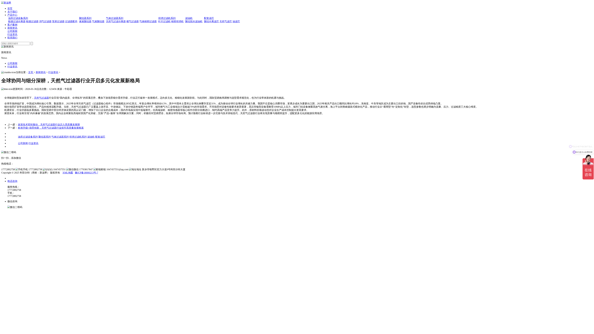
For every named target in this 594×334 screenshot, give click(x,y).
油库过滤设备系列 (18, 18)
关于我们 (12, 11)
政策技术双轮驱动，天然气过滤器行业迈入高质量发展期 (49, 124)
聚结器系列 (85, 18)
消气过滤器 (45, 21)
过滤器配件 (71, 21)
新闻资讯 (12, 28)
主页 (31, 72)
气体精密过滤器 (148, 21)
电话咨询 (12, 181)
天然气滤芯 (226, 21)
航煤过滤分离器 (17, 21)
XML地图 (67, 172)
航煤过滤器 (32, 21)
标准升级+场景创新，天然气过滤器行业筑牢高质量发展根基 (51, 127)
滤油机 (189, 18)
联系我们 (12, 37)
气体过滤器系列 (114, 18)
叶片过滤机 (164, 21)
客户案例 (12, 24)
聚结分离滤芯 (211, 21)
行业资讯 (12, 34)
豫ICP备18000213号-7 (86, 172)
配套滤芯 (209, 18)
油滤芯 (236, 21)
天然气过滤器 (41, 97)
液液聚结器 (85, 21)
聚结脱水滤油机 (193, 21)
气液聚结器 (98, 21)
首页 (9, 8)
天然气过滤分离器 (116, 21)
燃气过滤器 (132, 21)
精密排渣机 (177, 21)
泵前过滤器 (58, 21)
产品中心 (12, 15)
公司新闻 (12, 31)
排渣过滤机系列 (167, 18)
